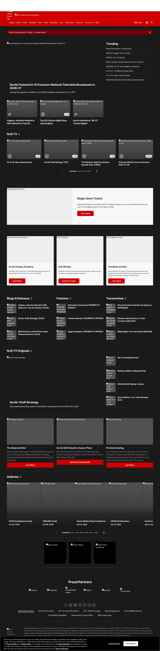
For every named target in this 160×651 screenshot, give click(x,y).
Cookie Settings (64, 644)
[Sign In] (147, 22)
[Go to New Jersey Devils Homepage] (10, 15)
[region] (80, 643)
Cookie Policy (26, 644)
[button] (66, 532)
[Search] (151, 22)
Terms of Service (62, 648)
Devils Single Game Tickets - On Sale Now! (27, 32)
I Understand (131, 644)
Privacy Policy (12, 644)
